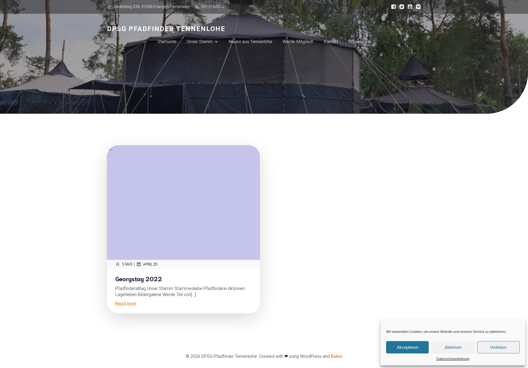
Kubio (336, 356)
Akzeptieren (407, 347)
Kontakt (331, 41)
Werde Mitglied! (298, 41)
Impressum (359, 41)
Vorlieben (498, 347)
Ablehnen (453, 347)
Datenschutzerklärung (452, 359)
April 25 (150, 264)
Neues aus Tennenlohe (250, 41)
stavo (127, 264)
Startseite (167, 41)
